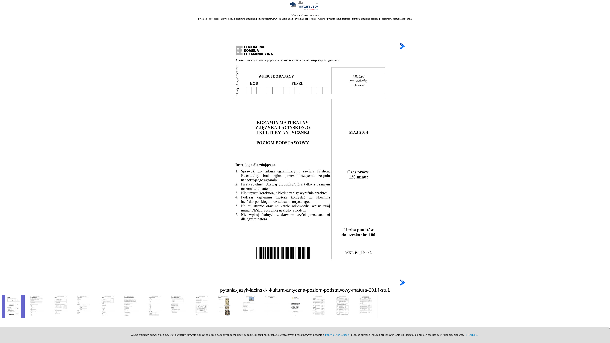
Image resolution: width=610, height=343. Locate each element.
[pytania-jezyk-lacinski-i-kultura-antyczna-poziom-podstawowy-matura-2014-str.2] (36, 306)
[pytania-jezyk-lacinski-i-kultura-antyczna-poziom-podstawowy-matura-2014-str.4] (83, 306)
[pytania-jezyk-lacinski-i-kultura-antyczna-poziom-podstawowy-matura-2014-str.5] (107, 306)
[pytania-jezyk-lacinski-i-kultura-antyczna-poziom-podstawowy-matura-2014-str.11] (248, 306)
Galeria (321, 18)
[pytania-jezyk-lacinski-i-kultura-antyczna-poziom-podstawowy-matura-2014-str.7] (154, 306)
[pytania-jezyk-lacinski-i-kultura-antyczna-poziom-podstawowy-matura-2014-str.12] (271, 306)
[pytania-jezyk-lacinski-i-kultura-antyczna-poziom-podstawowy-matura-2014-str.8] (177, 306)
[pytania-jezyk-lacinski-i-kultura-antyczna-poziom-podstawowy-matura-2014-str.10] (224, 306)
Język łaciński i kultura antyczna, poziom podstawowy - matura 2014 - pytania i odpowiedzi (268, 18)
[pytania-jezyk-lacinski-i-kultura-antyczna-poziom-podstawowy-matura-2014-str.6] (130, 306)
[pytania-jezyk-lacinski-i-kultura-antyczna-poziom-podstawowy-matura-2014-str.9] (201, 306)
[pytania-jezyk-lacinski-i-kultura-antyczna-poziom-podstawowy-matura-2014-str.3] (60, 306)
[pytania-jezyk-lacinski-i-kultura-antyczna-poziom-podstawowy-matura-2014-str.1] (13, 306)
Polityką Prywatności (337, 334)
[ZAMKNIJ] (472, 334)
